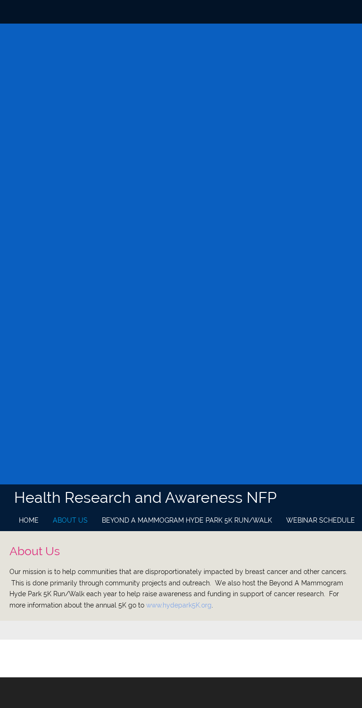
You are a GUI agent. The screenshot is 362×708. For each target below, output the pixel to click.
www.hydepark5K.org (179, 605)
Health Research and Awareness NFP (145, 497)
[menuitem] (29, 520)
